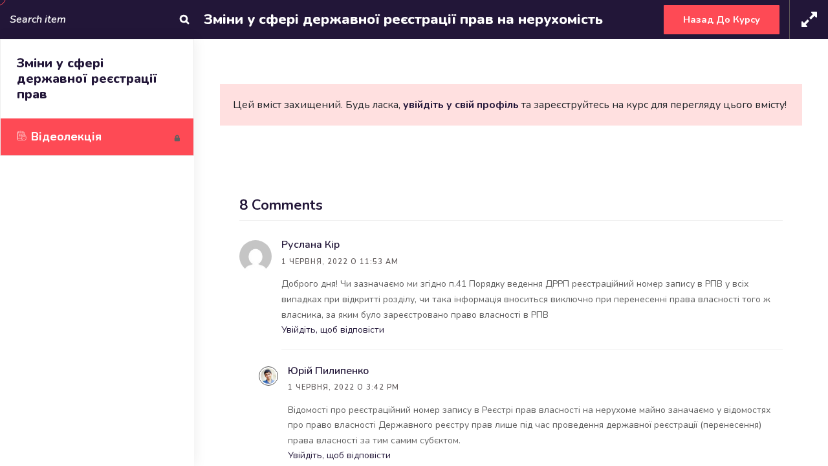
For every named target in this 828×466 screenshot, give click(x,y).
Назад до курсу (721, 19)
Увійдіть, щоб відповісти (332, 330)
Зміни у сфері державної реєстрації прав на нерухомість (403, 19)
